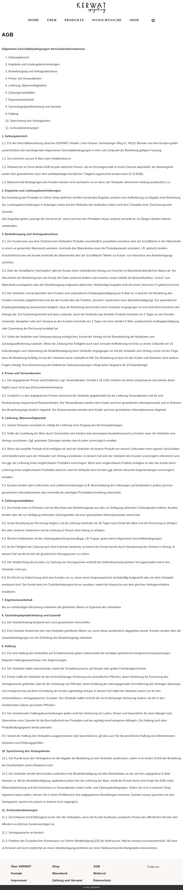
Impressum (19, 880)
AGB (96, 866)
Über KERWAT (21, 866)
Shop (56, 866)
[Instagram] (148, 876)
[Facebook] (158, 876)
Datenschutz (102, 880)
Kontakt (16, 873)
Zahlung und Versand (67, 880)
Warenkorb (60, 873)
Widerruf (99, 873)
